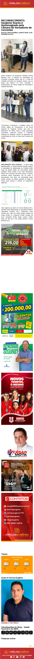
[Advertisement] (17, 276)
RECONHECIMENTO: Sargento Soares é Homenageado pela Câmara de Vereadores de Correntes (16, 25)
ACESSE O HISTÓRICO (10, 623)
